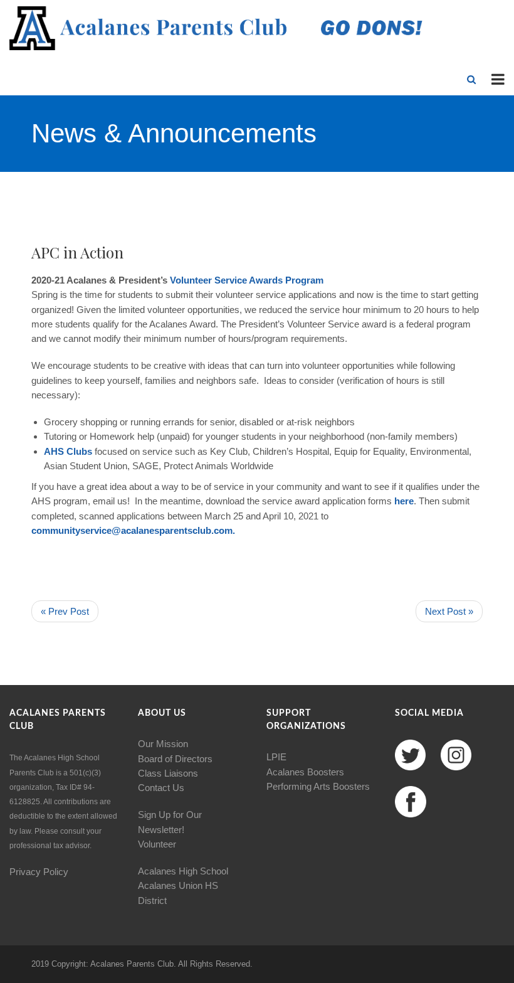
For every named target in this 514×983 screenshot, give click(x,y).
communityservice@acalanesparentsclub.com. (133, 530)
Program (304, 280)
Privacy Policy (38, 871)
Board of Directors (175, 758)
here (404, 501)
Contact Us (161, 787)
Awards (266, 280)
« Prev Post (65, 611)
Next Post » (449, 611)
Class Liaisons (168, 773)
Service (230, 280)
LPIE (276, 757)
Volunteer (191, 280)
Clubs (79, 451)
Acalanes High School (183, 871)
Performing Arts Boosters (318, 786)
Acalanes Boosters (305, 772)
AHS (54, 451)
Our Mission (163, 743)
